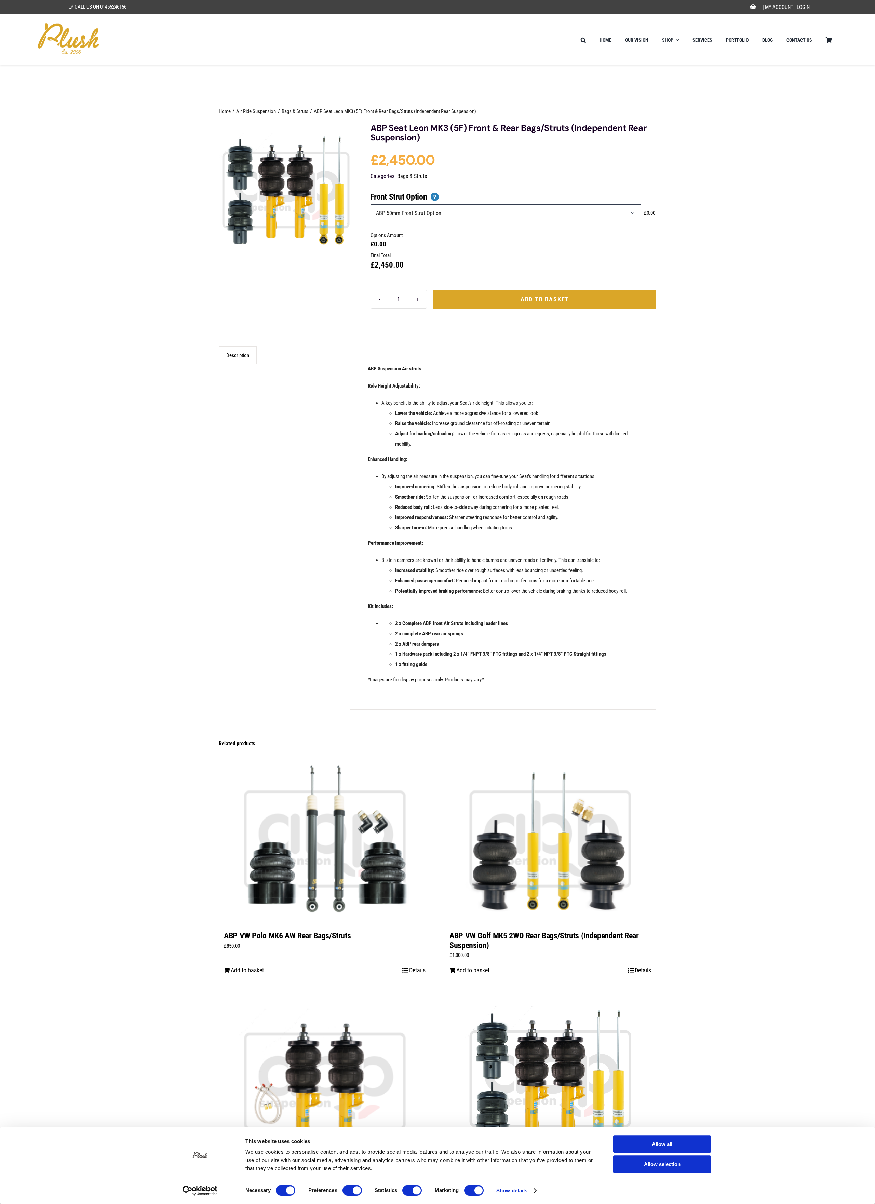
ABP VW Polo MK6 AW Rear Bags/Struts (287, 936)
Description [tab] (237, 355)
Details (417, 970)
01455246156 (113, 7)
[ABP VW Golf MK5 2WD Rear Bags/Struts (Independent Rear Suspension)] (550, 839)
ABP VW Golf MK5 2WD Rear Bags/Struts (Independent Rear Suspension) (544, 940)
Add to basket (545, 299)
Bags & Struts (412, 176)
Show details (511, 1190)
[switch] (352, 1190)
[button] (583, 39)
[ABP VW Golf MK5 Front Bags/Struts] (325, 1078)
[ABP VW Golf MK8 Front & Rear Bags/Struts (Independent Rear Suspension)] (550, 1078)
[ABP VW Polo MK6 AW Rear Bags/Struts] (325, 839)
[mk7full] (286, 190)
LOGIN (803, 7)
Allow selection (662, 1164)
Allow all (662, 1144)
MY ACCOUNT (779, 7)
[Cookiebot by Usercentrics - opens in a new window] (200, 1191)
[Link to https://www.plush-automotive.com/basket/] (753, 7)
